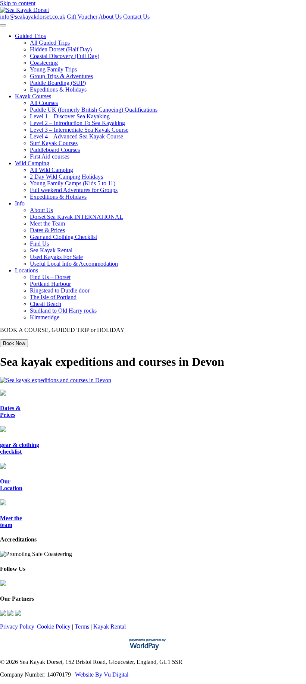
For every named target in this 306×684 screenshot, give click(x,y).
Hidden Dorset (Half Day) (61, 49)
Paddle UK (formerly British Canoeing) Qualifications (93, 109)
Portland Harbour (50, 284)
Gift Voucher (82, 16)
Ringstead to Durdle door (60, 290)
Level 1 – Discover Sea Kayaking (70, 116)
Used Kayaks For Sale (56, 257)
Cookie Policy (54, 626)
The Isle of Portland (53, 297)
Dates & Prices (47, 230)
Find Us (39, 243)
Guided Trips (30, 36)
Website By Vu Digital (101, 674)
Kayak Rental (109, 626)
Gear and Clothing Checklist (63, 237)
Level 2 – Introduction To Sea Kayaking (77, 123)
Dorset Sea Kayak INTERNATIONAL (76, 217)
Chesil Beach (45, 304)
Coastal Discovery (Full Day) (64, 56)
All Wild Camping (51, 170)
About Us (110, 16)
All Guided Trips (50, 42)
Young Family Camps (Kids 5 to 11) (72, 183)
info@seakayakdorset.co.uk (32, 16)
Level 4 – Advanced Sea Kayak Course (76, 136)
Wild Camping (32, 163)
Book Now (14, 343)
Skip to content (17, 3)
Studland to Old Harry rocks (63, 310)
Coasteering (44, 63)
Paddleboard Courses (55, 150)
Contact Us (136, 16)
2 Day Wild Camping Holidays (66, 176)
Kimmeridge (44, 317)
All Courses (44, 103)
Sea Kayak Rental (51, 250)
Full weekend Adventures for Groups (74, 190)
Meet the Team (47, 223)
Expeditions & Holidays (58, 89)
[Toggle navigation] (3, 25)
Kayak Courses (33, 96)
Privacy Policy (17, 626)
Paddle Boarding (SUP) (58, 83)
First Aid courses (49, 156)
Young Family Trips (53, 69)
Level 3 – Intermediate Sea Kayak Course (79, 130)
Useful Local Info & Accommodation (74, 264)
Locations (26, 270)
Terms (82, 626)
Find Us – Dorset (50, 277)
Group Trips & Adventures (61, 76)
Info (20, 203)
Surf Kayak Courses (54, 143)
